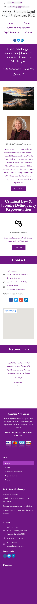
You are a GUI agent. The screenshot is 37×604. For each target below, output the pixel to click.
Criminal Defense (18, 232)
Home (10, 22)
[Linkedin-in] (22, 40)
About (27, 22)
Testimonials (18, 349)
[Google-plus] (21, 300)
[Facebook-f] (14, 40)
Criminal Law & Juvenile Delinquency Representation (18, 205)
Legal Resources (12, 32)
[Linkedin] (26, 300)
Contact (29, 32)
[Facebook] (11, 300)
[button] (5, 379)
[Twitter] (18, 40)
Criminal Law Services (18, 27)
